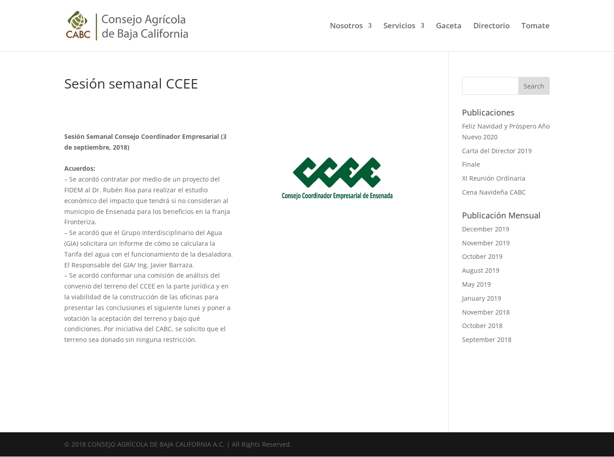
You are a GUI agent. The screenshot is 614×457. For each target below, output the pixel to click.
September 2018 (487, 339)
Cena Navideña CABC (494, 192)
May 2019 (476, 284)
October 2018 (482, 325)
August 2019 (480, 270)
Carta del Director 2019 (497, 150)
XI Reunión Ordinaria (493, 178)
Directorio (491, 26)
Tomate (535, 26)
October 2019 (482, 256)
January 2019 (481, 298)
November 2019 (486, 243)
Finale (471, 164)
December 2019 (485, 229)
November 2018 (486, 312)
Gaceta (449, 26)
